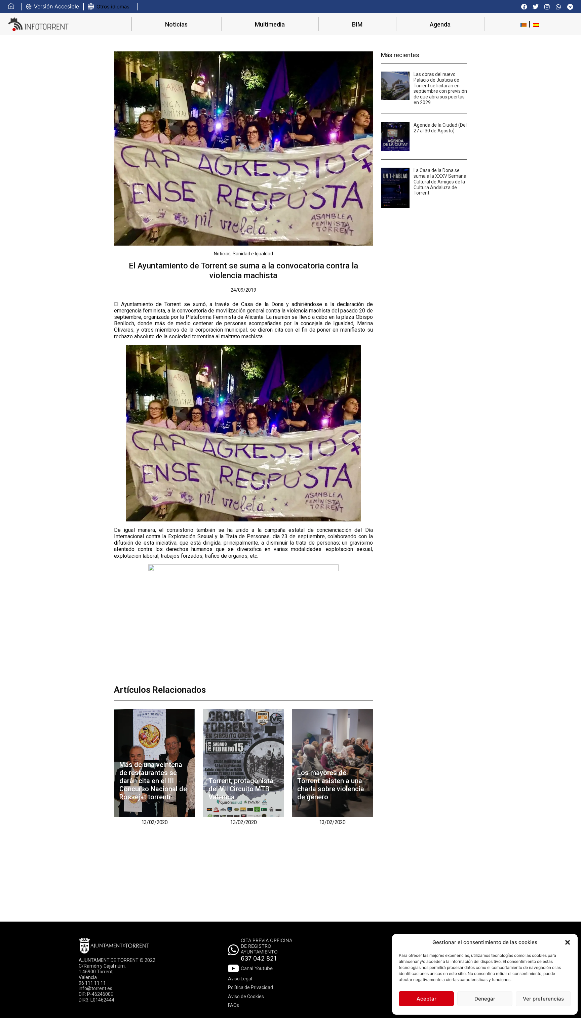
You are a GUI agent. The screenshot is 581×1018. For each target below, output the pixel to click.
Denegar (484, 998)
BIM (357, 24)
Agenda (440, 24)
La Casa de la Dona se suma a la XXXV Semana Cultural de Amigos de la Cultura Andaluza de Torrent (440, 182)
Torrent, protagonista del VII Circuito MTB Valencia (240, 789)
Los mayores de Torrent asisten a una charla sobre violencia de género (330, 785)
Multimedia (270, 24)
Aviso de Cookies (246, 996)
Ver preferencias (543, 998)
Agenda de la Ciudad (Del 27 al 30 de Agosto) (440, 127)
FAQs (233, 1005)
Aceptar (426, 998)
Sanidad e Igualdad (253, 253)
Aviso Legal (240, 978)
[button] (567, 942)
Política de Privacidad (250, 987)
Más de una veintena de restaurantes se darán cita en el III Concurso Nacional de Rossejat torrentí (153, 781)
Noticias (176, 24)
